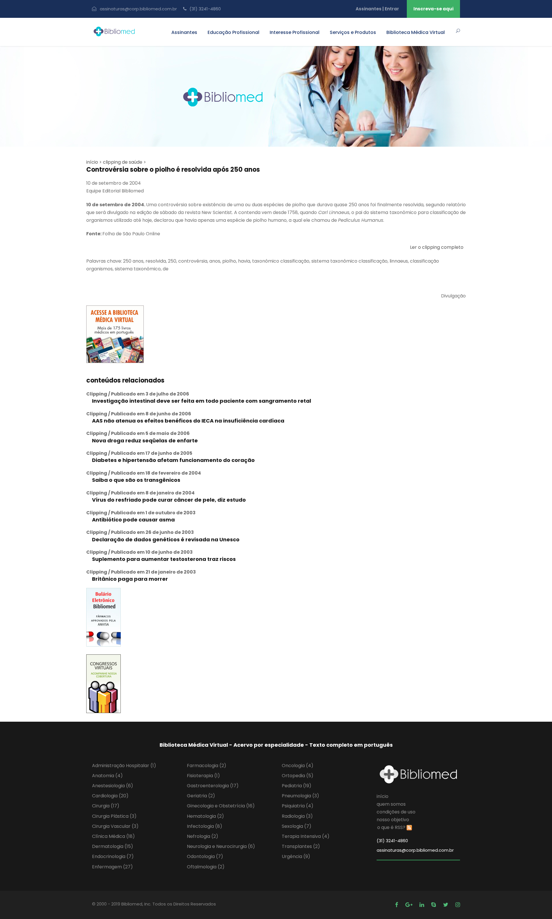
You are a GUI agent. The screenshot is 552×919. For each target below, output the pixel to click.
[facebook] (397, 905)
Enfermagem (112, 866)
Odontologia (205, 856)
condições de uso (396, 812)
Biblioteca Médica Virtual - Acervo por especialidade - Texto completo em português (276, 744)
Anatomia (107, 775)
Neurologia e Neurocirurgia (221, 846)
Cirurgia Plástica (114, 816)
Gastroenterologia (213, 785)
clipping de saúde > (124, 162)
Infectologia (204, 826)
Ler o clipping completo (436, 247)
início (382, 796)
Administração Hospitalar (124, 765)
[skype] (434, 905)
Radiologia (297, 816)
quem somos (391, 804)
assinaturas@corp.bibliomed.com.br (138, 9)
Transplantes (301, 846)
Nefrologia (202, 836)
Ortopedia (297, 775)
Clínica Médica (113, 836)
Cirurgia (105, 806)
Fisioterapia (203, 775)
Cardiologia (110, 795)
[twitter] (446, 905)
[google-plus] (409, 905)
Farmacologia (206, 765)
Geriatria (201, 795)
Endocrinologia (113, 856)
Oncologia (297, 765)
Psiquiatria (297, 806)
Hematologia (205, 816)
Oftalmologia (206, 866)
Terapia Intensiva (305, 836)
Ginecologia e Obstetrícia (221, 806)
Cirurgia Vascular (115, 826)
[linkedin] (422, 905)
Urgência (296, 856)
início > (94, 162)
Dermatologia (112, 846)
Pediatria (296, 785)
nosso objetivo (393, 819)
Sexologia (296, 826)
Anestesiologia (112, 785)
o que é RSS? (391, 827)
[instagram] (457, 905)
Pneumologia (300, 795)
